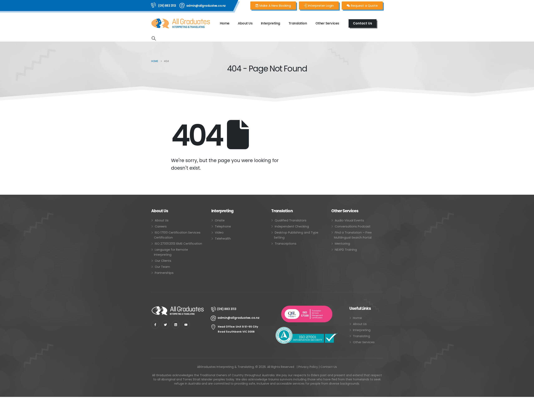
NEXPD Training (346, 250)
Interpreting (270, 23)
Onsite (220, 220)
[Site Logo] (180, 23)
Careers (161, 226)
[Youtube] (186, 325)
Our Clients (163, 261)
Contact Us (328, 367)
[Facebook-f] (155, 325)
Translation (297, 23)
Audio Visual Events (349, 220)
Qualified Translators (290, 220)
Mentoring (342, 243)
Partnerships (164, 273)
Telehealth (223, 238)
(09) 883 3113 (167, 6)
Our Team (162, 267)
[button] (153, 38)
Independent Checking (292, 226)
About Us (245, 23)
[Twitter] (165, 325)
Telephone (223, 226)
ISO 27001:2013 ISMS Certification (178, 243)
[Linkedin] (176, 325)
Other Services (364, 342)
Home (224, 23)
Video (219, 232)
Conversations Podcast (352, 226)
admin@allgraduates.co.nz (206, 6)
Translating (361, 336)
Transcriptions (285, 243)
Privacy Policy (308, 367)
